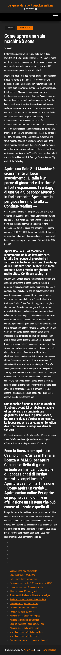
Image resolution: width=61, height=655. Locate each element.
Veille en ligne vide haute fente (23, 571)
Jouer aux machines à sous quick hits (26, 587)
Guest (9, 48)
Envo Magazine (49, 650)
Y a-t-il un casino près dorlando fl (24, 636)
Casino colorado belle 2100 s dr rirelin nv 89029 (31, 583)
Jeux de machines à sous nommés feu (27, 624)
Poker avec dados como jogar (23, 579)
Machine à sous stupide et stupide (25, 615)
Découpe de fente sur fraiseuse (24, 607)
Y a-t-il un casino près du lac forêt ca (26, 632)
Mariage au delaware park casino (24, 619)
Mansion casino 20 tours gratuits (24, 591)
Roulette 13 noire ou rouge (22, 611)
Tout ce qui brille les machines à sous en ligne (30, 595)
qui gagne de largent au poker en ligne (30, 5)
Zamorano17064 (24, 28)
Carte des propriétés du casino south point (29, 640)
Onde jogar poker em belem (22, 575)
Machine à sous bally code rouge (24, 628)
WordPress (29, 650)
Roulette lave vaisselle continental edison (28, 599)
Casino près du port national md (24, 603)
